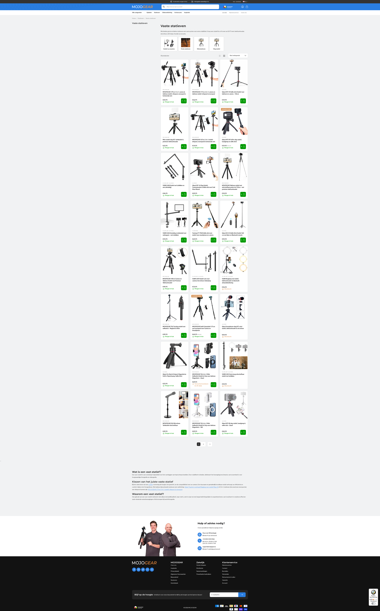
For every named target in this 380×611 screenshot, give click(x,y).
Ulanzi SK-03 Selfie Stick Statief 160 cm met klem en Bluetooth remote (233, 234)
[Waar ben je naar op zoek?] (164, 7)
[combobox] (190, 7)
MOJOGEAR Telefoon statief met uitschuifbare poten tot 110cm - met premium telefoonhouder (233, 187)
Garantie (225, 580)
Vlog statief (216, 49)
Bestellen (225, 571)
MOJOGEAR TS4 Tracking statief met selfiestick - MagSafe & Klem (174, 327)
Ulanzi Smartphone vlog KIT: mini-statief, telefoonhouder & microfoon (233, 327)
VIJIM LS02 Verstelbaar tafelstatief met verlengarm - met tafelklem (174, 234)
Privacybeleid (175, 571)
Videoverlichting (167, 12)
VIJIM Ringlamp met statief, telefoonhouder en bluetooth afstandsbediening (230, 280)
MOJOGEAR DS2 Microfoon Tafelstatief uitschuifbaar (171, 424)
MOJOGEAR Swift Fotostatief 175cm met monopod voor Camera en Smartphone (203, 328)
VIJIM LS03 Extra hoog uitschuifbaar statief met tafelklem (233, 375)
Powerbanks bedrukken (203, 574)
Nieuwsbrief (174, 577)
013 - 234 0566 (237, 1)
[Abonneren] (242, 594)
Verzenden (225, 574)
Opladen (149, 12)
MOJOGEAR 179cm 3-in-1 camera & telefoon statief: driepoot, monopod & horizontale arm (174, 94)
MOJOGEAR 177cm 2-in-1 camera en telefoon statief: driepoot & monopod (203, 93)
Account (225, 583)
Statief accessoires (169, 49)
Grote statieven (185, 49)
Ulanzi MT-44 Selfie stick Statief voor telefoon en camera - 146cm (233, 93)
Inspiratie (174, 568)
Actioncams (178, 12)
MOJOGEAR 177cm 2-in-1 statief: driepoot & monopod (165, 489)
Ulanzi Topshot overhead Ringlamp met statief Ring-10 (201, 487)
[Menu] (377, 590)
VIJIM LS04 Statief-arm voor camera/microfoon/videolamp (201, 280)
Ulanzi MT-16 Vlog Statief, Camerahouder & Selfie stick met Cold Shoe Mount (203, 187)
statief (151, 484)
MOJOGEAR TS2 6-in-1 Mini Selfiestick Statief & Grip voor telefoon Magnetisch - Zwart (203, 376)
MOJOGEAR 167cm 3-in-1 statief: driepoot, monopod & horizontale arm (203, 140)
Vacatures (174, 580)
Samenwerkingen (201, 571)
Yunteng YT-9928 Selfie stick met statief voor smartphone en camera (202, 234)
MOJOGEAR (192, 607)
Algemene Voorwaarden (178, 574)
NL (246, 1)
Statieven (157, 12)
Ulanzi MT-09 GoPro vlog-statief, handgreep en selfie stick (232, 140)
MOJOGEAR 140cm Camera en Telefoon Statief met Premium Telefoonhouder (172, 280)
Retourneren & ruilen (228, 577)
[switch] (373, 603)
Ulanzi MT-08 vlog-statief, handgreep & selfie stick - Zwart (234, 424)
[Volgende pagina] (210, 444)
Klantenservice (227, 565)
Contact (224, 568)
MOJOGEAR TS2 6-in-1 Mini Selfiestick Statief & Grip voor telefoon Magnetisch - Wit (203, 425)
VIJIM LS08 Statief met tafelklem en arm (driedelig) (173, 186)
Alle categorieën (137, 12)
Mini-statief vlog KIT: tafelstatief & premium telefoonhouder (173, 140)
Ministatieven (201, 49)
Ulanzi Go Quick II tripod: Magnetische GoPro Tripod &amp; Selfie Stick (174, 375)
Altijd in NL (201, 1)
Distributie (199, 568)
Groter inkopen (201, 565)
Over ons (173, 565)
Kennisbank (174, 583)
